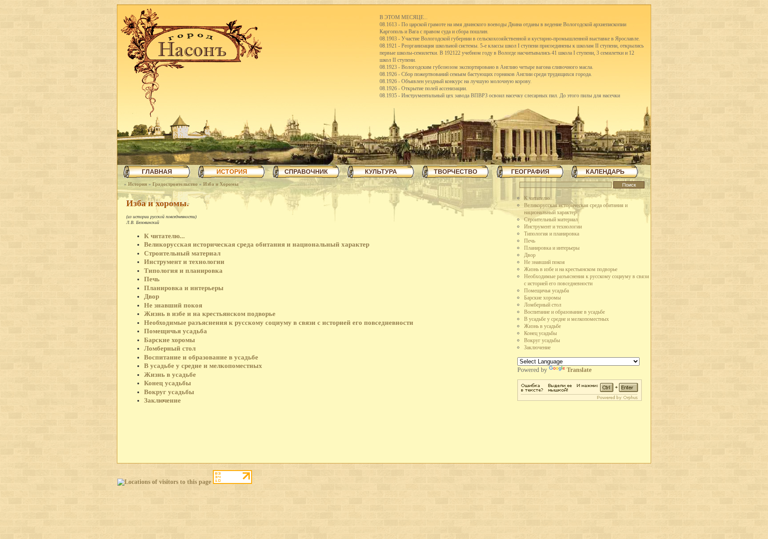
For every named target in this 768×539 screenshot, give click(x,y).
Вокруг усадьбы (542, 340)
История (137, 184)
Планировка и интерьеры (552, 248)
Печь (529, 241)
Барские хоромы (542, 298)
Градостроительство (175, 184)
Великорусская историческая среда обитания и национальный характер (256, 244)
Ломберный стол (542, 305)
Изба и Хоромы (221, 184)
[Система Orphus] (579, 398)
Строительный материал (551, 219)
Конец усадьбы (540, 333)
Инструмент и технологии (553, 227)
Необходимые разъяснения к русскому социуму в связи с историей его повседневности (278, 322)
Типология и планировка (551, 234)
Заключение (537, 347)
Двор (530, 255)
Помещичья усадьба (546, 290)
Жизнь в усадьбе (542, 326)
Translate (579, 370)
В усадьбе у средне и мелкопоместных (566, 319)
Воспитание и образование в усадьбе (564, 312)
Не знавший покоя (544, 262)
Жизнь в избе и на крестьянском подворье (570, 269)
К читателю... (539, 198)
